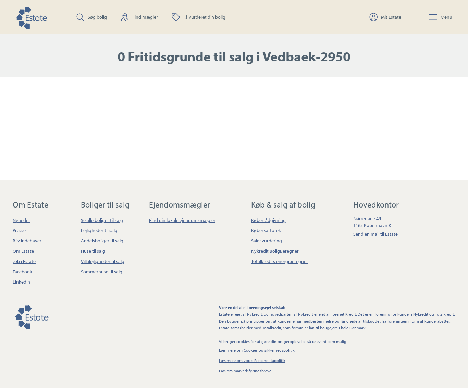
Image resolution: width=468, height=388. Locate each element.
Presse (19, 230)
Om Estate (23, 251)
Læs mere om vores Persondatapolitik (252, 360)
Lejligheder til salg (99, 230)
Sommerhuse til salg (101, 271)
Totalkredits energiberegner (279, 261)
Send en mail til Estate (375, 234)
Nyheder (21, 220)
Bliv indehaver (27, 241)
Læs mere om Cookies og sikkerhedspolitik (257, 350)
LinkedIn (21, 282)
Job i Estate (24, 261)
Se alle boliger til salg (102, 220)
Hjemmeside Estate (31, 16)
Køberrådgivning (268, 220)
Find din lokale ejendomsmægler (182, 220)
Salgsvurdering (266, 241)
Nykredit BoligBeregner (275, 251)
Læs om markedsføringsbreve (245, 370)
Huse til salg (93, 251)
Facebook (22, 271)
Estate (31, 316)
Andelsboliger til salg (102, 241)
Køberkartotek (266, 230)
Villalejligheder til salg (102, 261)
